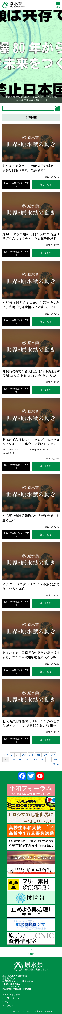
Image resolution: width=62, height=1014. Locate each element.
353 (42, 759)
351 (28, 759)
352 (35, 759)
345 (38, 754)
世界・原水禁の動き (13, 183)
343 (24, 754)
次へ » (56, 764)
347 (53, 754)
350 (20, 759)
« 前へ (5, 754)
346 (46, 754)
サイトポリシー (12, 994)
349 (13, 759)
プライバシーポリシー (16, 998)
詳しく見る (45, 184)
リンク (8, 1002)
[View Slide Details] (31, 51)
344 (31, 754)
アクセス (9, 1005)
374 (55, 759)
